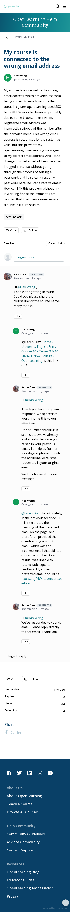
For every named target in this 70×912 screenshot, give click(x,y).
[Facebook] (6, 732)
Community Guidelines (26, 834)
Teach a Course (19, 804)
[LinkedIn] (19, 732)
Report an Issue (23, 37)
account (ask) (14, 217)
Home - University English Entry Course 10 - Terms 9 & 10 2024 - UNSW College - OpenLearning (39, 351)
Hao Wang (20, 75)
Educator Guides (20, 880)
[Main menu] (64, 6)
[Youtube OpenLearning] (50, 773)
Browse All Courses (23, 812)
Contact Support (21, 850)
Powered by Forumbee (54, 908)
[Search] (57, 6)
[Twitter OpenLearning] (19, 773)
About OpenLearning (24, 795)
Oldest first (55, 243)
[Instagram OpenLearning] (40, 773)
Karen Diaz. (32, 513)
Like (18, 316)
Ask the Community (23, 842)
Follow (32, 230)
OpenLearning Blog (23, 872)
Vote (13, 230)
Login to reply (25, 257)
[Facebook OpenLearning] (9, 773)
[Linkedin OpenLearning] (29, 773)
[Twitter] (12, 732)
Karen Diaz (28, 274)
